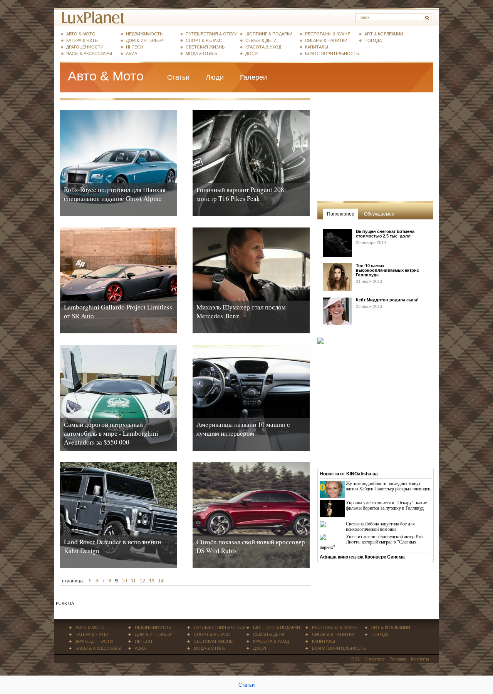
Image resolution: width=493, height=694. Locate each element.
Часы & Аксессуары (89, 53)
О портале (374, 659)
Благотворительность (332, 53)
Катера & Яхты (82, 40)
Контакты (420, 659)
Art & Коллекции (383, 34)
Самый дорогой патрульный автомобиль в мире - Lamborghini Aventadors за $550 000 (111, 433)
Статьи (178, 77)
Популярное (340, 214)
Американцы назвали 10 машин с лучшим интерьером (243, 429)
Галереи (253, 77)
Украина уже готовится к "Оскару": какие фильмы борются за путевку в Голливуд (386, 505)
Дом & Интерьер (144, 40)
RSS (355, 659)
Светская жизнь (205, 47)
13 (151, 581)
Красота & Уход (263, 47)
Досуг (252, 53)
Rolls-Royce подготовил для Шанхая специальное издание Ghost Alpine (115, 194)
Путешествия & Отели (212, 34)
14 (161, 581)
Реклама (397, 659)
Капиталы (316, 47)
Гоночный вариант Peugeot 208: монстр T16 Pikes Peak (241, 194)
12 (142, 581)
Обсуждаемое (379, 214)
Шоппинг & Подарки (268, 34)
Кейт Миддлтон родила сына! (387, 300)
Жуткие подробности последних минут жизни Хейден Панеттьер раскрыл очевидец (388, 486)
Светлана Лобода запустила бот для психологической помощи (380, 526)
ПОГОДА (373, 40)
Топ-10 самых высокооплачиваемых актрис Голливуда (387, 270)
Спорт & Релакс (204, 40)
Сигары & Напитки (326, 40)
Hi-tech (134, 47)
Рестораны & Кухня (327, 34)
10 (124, 581)
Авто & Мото (81, 34)
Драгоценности (85, 47)
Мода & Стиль (201, 53)
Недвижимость (144, 34)
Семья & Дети (261, 40)
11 (133, 581)
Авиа (131, 53)
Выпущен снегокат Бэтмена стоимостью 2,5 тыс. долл (385, 233)
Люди (215, 77)
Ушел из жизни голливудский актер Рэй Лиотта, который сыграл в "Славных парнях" (371, 542)
